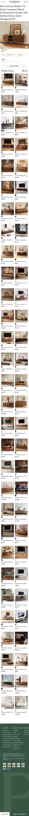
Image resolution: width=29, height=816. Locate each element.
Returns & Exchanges (8, 738)
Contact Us (5, 730)
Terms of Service (7, 744)
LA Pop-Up (16, 746)
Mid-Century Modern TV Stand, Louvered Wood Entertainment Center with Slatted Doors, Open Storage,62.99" (14, 12)
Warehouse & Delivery (18, 742)
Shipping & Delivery (8, 734)
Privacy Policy (6, 740)
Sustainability (16, 738)
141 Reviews (4, 49)
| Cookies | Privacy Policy (14, 755)
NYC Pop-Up (16, 748)
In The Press (16, 734)
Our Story (15, 730)
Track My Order (7, 732)
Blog (14, 732)
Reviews (15, 736)
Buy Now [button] (5, 814)
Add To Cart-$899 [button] (19, 814)
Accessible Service (7, 746)
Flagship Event (16, 744)
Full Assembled (17, 740)
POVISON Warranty (8, 742)
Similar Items (7, 70)
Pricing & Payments (8, 736)
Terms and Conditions (16, 754)
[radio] (27, 220)
